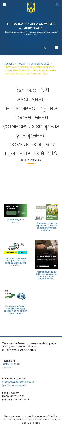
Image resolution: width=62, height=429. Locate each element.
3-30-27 (6, 367)
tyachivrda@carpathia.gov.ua (18, 381)
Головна (9, 63)
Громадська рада (39, 63)
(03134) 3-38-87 (11, 364)
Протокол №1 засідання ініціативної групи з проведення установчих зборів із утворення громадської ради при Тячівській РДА (30, 70)
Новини (22, 63)
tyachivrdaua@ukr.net (14, 385)
